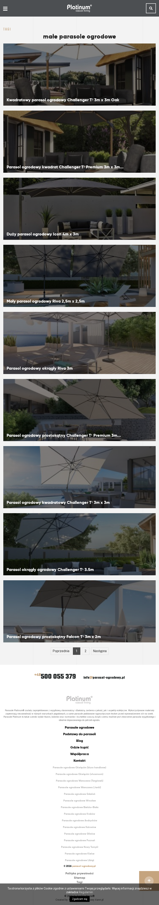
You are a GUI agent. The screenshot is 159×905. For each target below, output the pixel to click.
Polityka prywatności (79, 873)
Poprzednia (61, 651)
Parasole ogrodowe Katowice (79, 827)
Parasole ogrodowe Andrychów (79, 820)
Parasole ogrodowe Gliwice (79, 833)
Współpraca (79, 754)
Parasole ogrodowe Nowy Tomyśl (79, 846)
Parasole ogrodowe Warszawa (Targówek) (79, 780)
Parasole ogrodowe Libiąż (79, 860)
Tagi (80, 882)
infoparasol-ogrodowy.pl (104, 678)
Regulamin (86, 892)
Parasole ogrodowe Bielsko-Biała (79, 807)
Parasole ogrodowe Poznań (79, 840)
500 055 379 (55, 677)
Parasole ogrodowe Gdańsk (79, 793)
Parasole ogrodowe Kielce (79, 853)
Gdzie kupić (79, 747)
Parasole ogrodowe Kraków (79, 813)
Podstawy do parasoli (79, 734)
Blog (79, 740)
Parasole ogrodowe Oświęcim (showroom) (79, 774)
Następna (100, 651)
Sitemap (79, 878)
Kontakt (79, 760)
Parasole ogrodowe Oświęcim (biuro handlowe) (79, 767)
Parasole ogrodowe (79, 727)
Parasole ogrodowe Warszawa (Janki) (79, 787)
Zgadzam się (79, 899)
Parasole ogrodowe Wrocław (79, 800)
